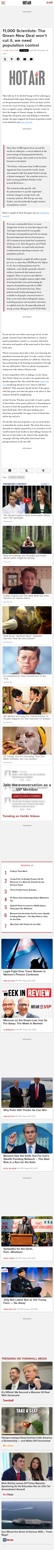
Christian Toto (9, 1309)
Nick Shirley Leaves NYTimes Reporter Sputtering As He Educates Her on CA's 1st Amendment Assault (26, 1486)
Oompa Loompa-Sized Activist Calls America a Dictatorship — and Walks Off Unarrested (27, 1439)
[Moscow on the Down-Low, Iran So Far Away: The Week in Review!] (27, 1002)
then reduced (26, 122)
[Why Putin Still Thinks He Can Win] (27, 1092)
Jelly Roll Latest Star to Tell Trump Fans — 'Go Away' (24, 1301)
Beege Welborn (9, 1168)
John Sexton (11, 50)
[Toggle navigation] (3, 3)
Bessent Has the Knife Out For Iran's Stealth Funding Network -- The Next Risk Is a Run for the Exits (30, 916)
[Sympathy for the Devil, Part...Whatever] (27, 1231)
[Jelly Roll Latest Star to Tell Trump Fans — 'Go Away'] (27, 1282)
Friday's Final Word (18, 871)
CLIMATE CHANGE (16, 477)
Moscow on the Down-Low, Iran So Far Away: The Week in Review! (25, 1022)
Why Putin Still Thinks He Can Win (25, 924)
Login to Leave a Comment (27, 796)
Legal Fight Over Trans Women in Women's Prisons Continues (24, 973)
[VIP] (49, 3)
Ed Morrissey (9, 1029)
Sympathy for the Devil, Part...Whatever (18, 1250)
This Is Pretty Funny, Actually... (23, 890)
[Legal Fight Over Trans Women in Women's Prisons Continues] (27, 954)
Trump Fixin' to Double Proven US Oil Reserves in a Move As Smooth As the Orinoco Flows (27, 882)
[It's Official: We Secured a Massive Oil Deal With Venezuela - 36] (27, 1376)
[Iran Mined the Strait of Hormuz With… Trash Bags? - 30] (27, 1515)
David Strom (8, 1258)
